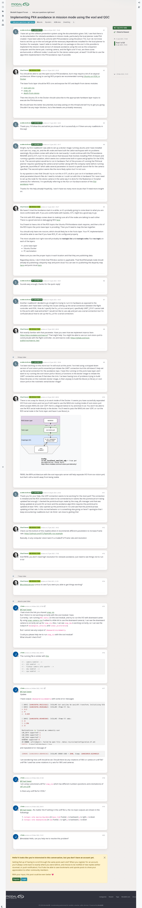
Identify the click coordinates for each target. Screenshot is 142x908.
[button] (3, 467)
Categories (102, 897)
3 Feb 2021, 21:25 (52, 581)
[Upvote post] (95, 60)
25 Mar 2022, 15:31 (37, 835)
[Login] (139, 2)
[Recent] (3, 7)
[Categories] (3, 2)
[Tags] (3, 11)
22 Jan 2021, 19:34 (55, 362)
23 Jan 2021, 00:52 (53, 397)
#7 (104, 300)
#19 (103, 807)
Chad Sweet (24, 70)
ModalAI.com (125, 897)
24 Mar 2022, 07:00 (37, 606)
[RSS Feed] (73, 22)
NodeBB (100, 905)
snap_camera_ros (35, 620)
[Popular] (3, 16)
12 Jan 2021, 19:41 (55, 281)
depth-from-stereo (31, 93)
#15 (103, 606)
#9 (104, 362)
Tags (117, 897)
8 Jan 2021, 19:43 (54, 30)
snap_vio (27, 90)
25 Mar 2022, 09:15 (37, 807)
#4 (104, 145)
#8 (104, 329)
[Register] (139, 7)
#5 (104, 207)
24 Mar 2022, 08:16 (37, 653)
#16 (103, 653)
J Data (22, 606)
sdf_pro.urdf (25, 786)
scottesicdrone (25, 30)
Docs (134, 897)
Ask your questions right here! (24, 22)
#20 (103, 835)
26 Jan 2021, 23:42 (55, 493)
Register (16, 879)
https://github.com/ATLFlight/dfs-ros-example (43, 533)
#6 (104, 281)
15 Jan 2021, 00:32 (53, 329)
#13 (103, 554)
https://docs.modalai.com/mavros (33, 335)
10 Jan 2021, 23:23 (53, 70)
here (58, 220)
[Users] (3, 20)
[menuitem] (139, 2)
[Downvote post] (103, 60)
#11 (103, 493)
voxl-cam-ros (29, 88)
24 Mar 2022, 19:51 (37, 688)
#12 (103, 528)
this (47, 656)
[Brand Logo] (20, 4)
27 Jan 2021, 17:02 (53, 554)
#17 (103, 688)
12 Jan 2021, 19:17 (55, 145)
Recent (111, 897)
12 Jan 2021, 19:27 (53, 207)
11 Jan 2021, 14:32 (55, 123)
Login (24, 879)
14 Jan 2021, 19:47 (55, 300)
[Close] (104, 858)
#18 (103, 778)
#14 (103, 581)
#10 (103, 397)
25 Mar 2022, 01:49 (37, 778)
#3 (104, 123)
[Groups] (3, 25)
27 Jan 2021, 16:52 (53, 528)
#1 (104, 30)
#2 (104, 70)
